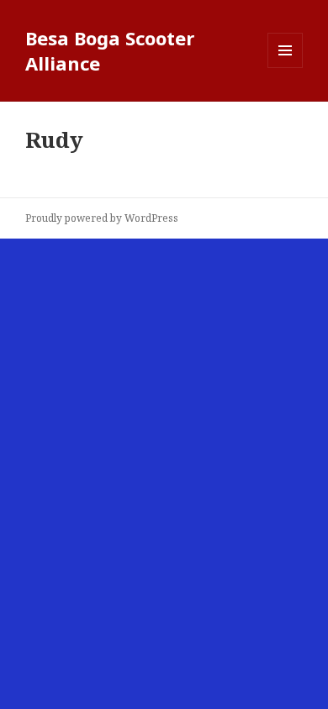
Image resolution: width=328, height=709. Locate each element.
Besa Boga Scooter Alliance (109, 50)
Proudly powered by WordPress (101, 218)
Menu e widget (285, 67)
